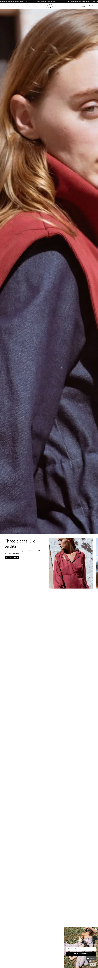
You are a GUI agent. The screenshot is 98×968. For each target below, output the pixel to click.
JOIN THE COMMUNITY (81, 953)
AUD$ (83, 6)
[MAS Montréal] (49, 6)
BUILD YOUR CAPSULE (12, 759)
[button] (89, 6)
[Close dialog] (96, 929)
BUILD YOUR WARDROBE (39, 728)
